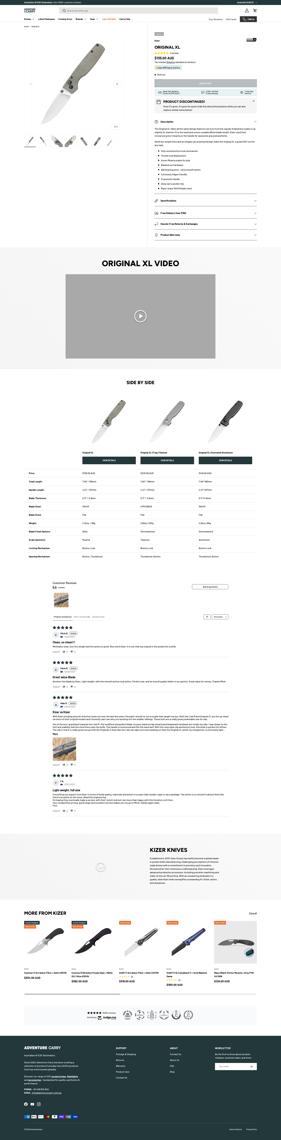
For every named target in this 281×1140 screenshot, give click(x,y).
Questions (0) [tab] (98, 617)
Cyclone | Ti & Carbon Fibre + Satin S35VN (45, 972)
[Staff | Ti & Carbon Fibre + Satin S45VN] (140, 942)
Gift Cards (231, 19)
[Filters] (207, 616)
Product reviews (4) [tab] (62, 617)
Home (26, 26)
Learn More (70, 2)
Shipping (171, 62)
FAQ (172, 1065)
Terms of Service (235, 1129)
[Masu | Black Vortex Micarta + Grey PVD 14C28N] (235, 942)
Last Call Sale (109, 19)
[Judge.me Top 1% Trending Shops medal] (188, 1015)
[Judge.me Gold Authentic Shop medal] (164, 1015)
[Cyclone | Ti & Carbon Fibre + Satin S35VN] (45, 942)
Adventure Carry (36, 1129)
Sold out (205, 83)
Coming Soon (65, 19)
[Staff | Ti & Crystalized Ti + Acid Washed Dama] (188, 942)
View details (109, 460)
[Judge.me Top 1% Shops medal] (176, 1015)
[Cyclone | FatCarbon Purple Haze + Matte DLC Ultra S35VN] (93, 942)
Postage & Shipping (126, 1054)
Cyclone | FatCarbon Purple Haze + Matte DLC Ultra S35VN (92, 974)
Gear (92, 19)
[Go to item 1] (61, 600)
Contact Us (121, 1077)
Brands (79, 19)
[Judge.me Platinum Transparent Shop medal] (139, 1015)
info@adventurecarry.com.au (47, 1092)
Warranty (120, 1065)
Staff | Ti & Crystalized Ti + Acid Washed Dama (187, 974)
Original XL (35, 26)
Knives (27, 19)
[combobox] (138, 10)
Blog (172, 1071)
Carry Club (124, 19)
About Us (174, 1060)
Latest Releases (46, 19)
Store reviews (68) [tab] (82, 617)
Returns (120, 1060)
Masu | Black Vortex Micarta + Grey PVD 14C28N (234, 974)
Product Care (122, 1071)
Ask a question (210, 586)
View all (253, 913)
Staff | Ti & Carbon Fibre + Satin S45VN (139, 972)
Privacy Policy (251, 1129)
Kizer (157, 40)
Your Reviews (216, 19)
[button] (255, 10)
